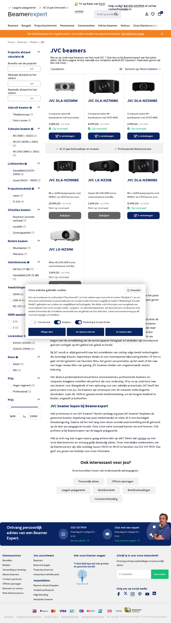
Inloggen (9, 616)
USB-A (19, 300)
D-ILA (18, 201)
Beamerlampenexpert (93, 616)
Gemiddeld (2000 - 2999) (24, 172)
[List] (120, 69)
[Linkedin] (154, 594)
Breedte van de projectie (22, 63)
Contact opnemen (12, 579)
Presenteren (67, 25)
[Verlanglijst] (153, 14)
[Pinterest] (140, 594)
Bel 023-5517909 (134, 5)
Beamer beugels (42, 565)
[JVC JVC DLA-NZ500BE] (143, 86)
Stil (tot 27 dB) (23, 269)
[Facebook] (119, 594)
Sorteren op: (132, 69)
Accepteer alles (124, 331)
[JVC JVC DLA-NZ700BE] (104, 86)
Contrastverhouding (106, 498)
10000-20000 (24, 342)
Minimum (14, 416)
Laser (18, 195)
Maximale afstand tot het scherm (22, 91)
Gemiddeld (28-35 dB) (26, 277)
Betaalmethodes (70, 616)
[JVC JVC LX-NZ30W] (65, 235)
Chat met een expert (125, 540)
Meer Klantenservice (13, 593)
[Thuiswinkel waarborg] (132, 610)
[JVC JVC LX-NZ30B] (104, 166)
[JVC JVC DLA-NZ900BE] (65, 166)
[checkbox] (39, 322)
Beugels (26, 25)
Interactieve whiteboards (46, 574)
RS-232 (19, 306)
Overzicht (135, 290)
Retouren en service (13, 588)
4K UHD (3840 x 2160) (26, 153)
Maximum (34, 416)
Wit (17, 370)
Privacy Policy (51, 616)
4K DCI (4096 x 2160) (25, 143)
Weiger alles (47, 331)
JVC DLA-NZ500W (63, 101)
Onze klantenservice (145, 25)
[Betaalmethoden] (35, 611)
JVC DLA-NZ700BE (103, 101)
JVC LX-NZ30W (61, 249)
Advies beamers (107, 25)
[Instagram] (133, 594)
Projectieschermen (45, 25)
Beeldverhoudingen (139, 490)
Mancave (20, 254)
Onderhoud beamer (44, 590)
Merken (34, 42)
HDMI (18, 294)
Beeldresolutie (106, 490)
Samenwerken (86, 25)
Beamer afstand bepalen (46, 585)
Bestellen (7, 560)
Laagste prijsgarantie (73, 490)
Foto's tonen (22, 120)
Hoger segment (24, 385)
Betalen (6, 565)
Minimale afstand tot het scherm (22, 76)
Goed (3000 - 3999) (26, 180)
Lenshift (19, 226)
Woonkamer (21, 248)
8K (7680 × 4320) (25, 135)
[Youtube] (147, 594)
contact (142, 438)
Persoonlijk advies (88, 481)
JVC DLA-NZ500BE (142, 101)
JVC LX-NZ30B (100, 180)
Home (11, 42)
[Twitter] (125, 594)
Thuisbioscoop (23, 114)
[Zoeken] (115, 14)
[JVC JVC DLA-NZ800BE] (143, 166)
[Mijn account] (146, 14)
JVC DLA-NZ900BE (64, 180)
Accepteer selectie (85, 331)
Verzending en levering (14, 569)
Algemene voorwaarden (29, 616)
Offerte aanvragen (122, 481)
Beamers (13, 25)
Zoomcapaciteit (23, 232)
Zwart (18, 364)
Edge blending (41, 594)
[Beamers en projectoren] (28, 14)
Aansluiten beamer (43, 599)
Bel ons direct (78, 540)
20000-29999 (23, 348)
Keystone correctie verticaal (23, 218)
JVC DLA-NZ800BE (142, 180)
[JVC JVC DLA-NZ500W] (65, 86)
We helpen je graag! (132, 33)
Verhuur (125, 25)
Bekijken (65, 215)
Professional (22, 391)
